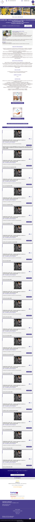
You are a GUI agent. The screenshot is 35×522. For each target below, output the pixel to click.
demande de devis (17, 474)
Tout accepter (24, 520)
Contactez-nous (17, 512)
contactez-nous (26, 0)
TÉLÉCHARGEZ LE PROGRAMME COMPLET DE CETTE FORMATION (17, 103)
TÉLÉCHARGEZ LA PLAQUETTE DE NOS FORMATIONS (17, 118)
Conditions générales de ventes (17, 510)
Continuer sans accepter (29, 520)
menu (33, 1)
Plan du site (17, 513)
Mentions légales (17, 509)
